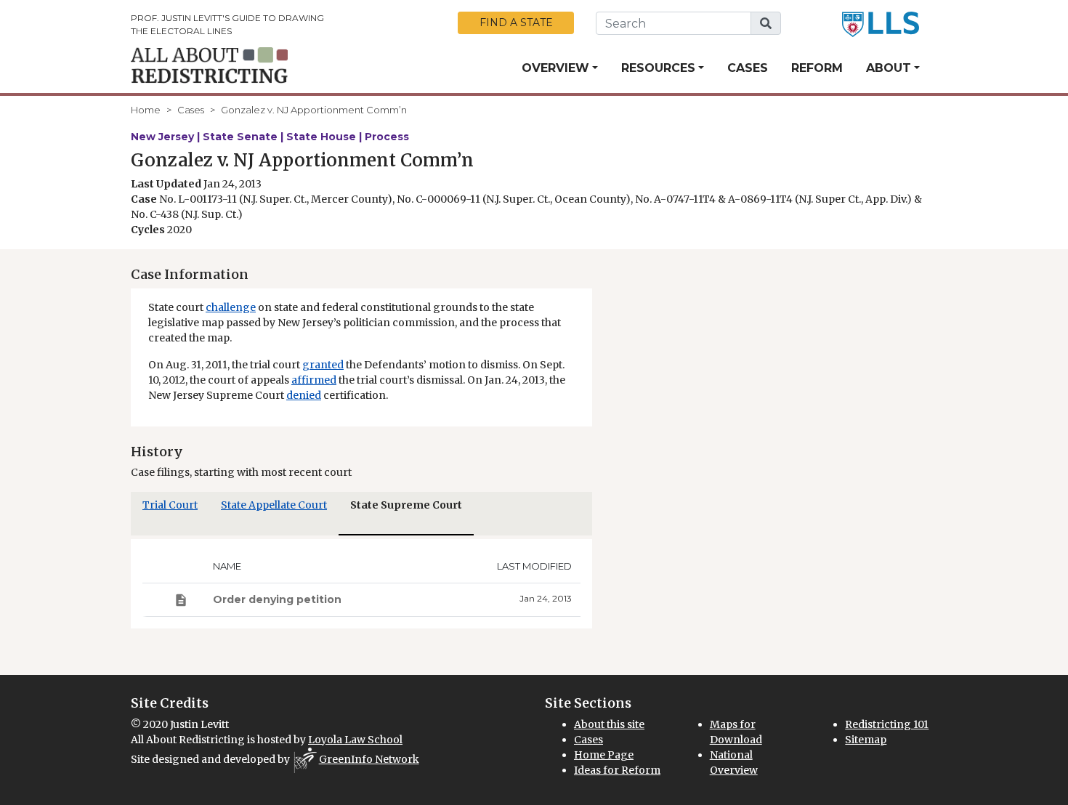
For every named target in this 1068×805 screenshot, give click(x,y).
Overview (555, 68)
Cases (747, 68)
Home (146, 110)
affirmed (313, 380)
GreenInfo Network (369, 759)
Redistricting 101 (887, 724)
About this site (609, 724)
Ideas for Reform (617, 770)
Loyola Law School (355, 739)
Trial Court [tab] (170, 504)
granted (323, 364)
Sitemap (865, 739)
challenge (231, 307)
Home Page (604, 754)
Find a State (516, 22)
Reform (817, 68)
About (888, 68)
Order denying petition (277, 599)
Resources (658, 68)
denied (303, 395)
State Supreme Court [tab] (406, 504)
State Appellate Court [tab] (274, 504)
